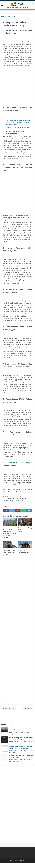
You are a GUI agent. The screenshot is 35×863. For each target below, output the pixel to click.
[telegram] (29, 510)
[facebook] (6, 510)
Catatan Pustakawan (20, 860)
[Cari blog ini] (32, 4)
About (3, 851)
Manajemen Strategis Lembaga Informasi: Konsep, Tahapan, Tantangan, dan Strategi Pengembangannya (18, 122)
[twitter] (12, 510)
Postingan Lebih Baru (8, 708)
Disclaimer (29, 851)
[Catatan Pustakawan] (17, 3)
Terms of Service (20, 851)
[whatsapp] (23, 510)
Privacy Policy (11, 851)
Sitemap (17, 854)
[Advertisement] (17, 86)
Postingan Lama (27, 708)
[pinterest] (17, 510)
